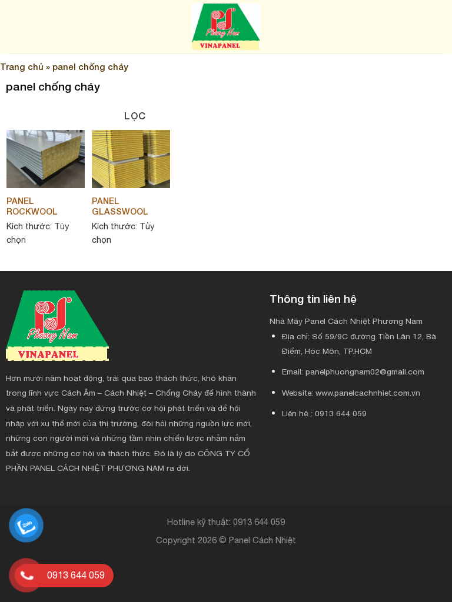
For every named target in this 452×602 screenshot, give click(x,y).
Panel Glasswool (120, 206)
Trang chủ (22, 66)
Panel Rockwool (32, 206)
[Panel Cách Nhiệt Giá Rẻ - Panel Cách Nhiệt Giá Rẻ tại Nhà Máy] (226, 26)
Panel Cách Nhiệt (262, 540)
